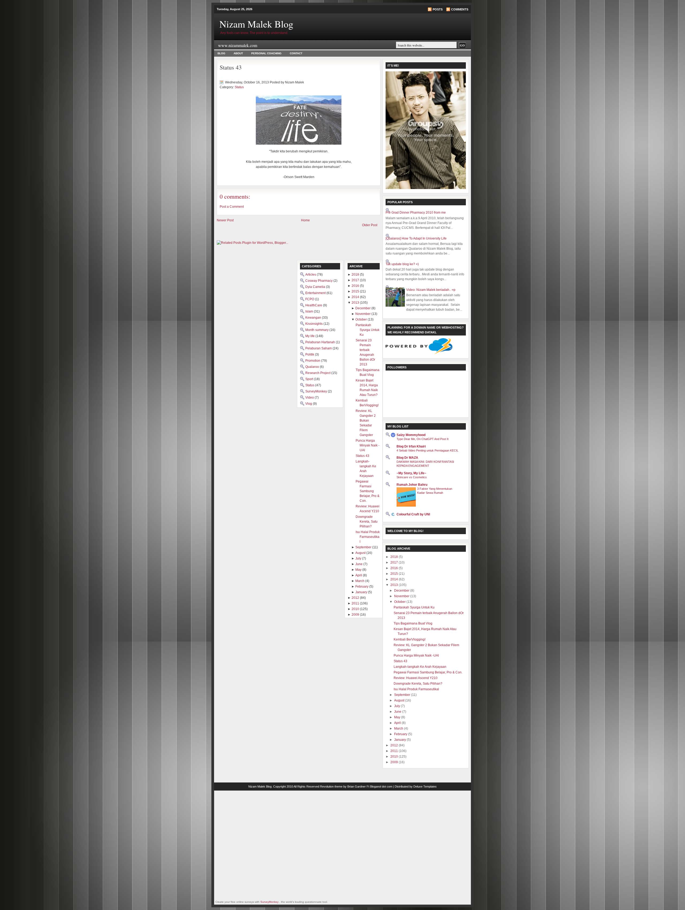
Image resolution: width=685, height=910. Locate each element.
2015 (394, 574)
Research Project (318, 373)
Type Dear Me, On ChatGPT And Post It (422, 439)
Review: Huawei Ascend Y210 (415, 678)
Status (239, 87)
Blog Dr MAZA (407, 458)
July (397, 706)
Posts (438, 9)
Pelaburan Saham (319, 348)
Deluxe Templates (425, 786)
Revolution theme (331, 786)
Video (310, 397)
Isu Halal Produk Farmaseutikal (416, 689)
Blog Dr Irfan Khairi (411, 446)
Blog (221, 53)
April (398, 723)
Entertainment (315, 293)
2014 (394, 579)
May (397, 717)
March (399, 728)
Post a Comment (232, 207)
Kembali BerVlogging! (409, 639)
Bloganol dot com (381, 786)
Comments (459, 9)
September (402, 695)
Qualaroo (312, 367)
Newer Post (225, 220)
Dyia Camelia (315, 287)
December (402, 590)
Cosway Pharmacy (319, 281)
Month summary (317, 330)
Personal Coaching (266, 53)
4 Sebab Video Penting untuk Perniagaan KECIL (427, 450)
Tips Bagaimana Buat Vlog (413, 623)
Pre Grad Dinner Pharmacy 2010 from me (416, 212)
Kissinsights (314, 324)
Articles (311, 274)
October (400, 602)
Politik (310, 354)
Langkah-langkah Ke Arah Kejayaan (420, 667)
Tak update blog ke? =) (402, 264)
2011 (394, 751)
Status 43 (231, 67)
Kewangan (313, 317)
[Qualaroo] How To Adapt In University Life (416, 238)
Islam (309, 311)
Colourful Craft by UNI (413, 514)
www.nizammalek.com (237, 45)
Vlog (309, 404)
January (400, 740)
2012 (394, 745)
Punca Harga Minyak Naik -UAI (416, 655)
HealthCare (314, 305)
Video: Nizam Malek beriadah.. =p (430, 290)
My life (310, 336)
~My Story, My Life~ (411, 473)
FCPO (310, 299)
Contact (296, 53)
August (399, 700)
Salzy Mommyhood (411, 435)
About (238, 53)
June (398, 712)
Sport (309, 379)
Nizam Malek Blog (256, 23)
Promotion (313, 361)
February (401, 734)
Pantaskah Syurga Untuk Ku (414, 607)
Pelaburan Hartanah (320, 342)
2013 (394, 585)
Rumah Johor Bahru (412, 485)
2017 (394, 562)
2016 (394, 568)
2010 (394, 756)
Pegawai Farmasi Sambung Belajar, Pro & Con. (428, 672)
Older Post (369, 225)
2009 (394, 762)
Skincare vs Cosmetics (412, 477)
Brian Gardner (356, 786)
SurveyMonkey (316, 391)
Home (305, 220)
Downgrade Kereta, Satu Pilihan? (418, 683)
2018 (394, 557)
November (402, 596)
